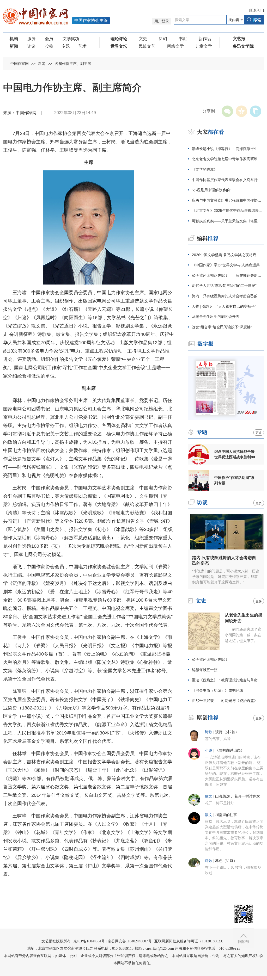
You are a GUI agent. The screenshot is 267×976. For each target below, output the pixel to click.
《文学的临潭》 (204, 169)
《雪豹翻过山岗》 (229, 750)
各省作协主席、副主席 (73, 63)
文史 (143, 38)
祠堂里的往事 (226, 815)
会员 (49, 38)
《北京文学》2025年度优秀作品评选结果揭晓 (228, 210)
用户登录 (161, 21)
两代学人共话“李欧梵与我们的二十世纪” (224, 285)
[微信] (227, 111)
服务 (31, 38)
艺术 (82, 46)
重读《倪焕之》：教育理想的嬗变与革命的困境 (228, 680)
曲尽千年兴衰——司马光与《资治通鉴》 (225, 701)
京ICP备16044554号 (89, 941)
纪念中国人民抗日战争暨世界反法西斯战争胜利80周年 (234, 454)
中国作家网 (19, 63)
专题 (66, 46)
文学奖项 (71, 38)
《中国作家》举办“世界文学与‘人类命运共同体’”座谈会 (228, 265)
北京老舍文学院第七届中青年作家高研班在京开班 (228, 159)
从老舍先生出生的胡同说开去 (215, 316)
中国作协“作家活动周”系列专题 (234, 480)
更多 (259, 433)
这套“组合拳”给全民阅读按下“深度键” (222, 327)
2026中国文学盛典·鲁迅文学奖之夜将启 (224, 255)
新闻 (41, 63)
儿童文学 (203, 46)
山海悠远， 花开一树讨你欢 (237, 796)
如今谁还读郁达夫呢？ (210, 659)
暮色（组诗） (226, 861)
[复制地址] (255, 111)
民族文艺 (147, 46)
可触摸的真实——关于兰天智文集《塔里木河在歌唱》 (228, 221)
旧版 (256, 10)
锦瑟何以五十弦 (204, 670)
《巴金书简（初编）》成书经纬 (217, 690)
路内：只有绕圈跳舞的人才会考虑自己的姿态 (228, 296)
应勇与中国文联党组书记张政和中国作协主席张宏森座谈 (228, 200)
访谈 (31, 46)
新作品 (204, 38)
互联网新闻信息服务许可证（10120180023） (190, 941)
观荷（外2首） (227, 732)
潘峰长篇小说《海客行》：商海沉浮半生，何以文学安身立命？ (228, 149)
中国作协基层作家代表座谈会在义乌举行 (225, 180)
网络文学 (175, 46)
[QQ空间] (241, 111)
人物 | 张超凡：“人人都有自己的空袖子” (224, 306)
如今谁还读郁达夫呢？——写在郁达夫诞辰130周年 (228, 275)
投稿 (49, 46)
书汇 (183, 38)
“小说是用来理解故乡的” (211, 190)
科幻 (163, 38)
